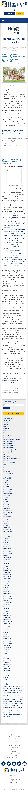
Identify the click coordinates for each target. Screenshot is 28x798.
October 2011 (7, 668)
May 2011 (6, 677)
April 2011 (6, 679)
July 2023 (6, 538)
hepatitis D (7, 705)
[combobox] (14, 405)
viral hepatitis (12, 714)
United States (7, 471)
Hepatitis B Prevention (14, 49)
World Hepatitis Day (8, 473)
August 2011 (7, 672)
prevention (17, 145)
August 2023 (7, 537)
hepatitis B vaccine (14, 703)
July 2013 (6, 629)
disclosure (19, 690)
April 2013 (6, 634)
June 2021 (6, 585)
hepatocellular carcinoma (10, 707)
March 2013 (6, 636)
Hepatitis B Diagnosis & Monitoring (12, 439)
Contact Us (14, 749)
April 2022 (6, 567)
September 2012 (8, 647)
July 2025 (6, 497)
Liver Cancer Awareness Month (12, 458)
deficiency (20, 138)
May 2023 (6, 542)
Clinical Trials (7, 428)
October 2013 (7, 623)
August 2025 (7, 495)
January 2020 (7, 617)
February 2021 (7, 593)
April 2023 (6, 544)
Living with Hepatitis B (9, 462)
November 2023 (8, 531)
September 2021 (8, 580)
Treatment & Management (14, 741)
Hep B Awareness (14, 142)
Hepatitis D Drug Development (11, 449)
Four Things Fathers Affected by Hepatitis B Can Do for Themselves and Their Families (13, 57)
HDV (5, 432)
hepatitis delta (14, 705)
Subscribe (9, 14)
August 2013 (7, 627)
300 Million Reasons (9, 421)
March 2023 (6, 546)
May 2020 (6, 610)
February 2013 (7, 638)
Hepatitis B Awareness (9, 438)
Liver (5, 454)
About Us (14, 731)
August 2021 (7, 582)
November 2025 (8, 492)
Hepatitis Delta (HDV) (9, 451)
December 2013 (8, 619)
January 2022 (7, 572)
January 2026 (7, 488)
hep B (18, 707)
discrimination (7, 692)
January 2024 (7, 527)
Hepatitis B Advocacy (7, 47)
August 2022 (7, 559)
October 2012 (7, 645)
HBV (16, 388)
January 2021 (7, 595)
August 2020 (7, 604)
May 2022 (6, 565)
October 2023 (7, 533)
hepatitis (12, 696)
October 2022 (7, 555)
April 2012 (6, 657)
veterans (16, 392)
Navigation (8, 21)
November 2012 (8, 644)
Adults (9, 138)
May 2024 (6, 522)
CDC (11, 688)
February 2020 (7, 615)
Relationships (7, 466)
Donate (19, 14)
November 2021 (8, 576)
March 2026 (6, 486)
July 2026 (6, 480)
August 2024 (7, 518)
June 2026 (6, 482)
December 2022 (8, 552)
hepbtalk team (18, 64)
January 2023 (7, 550)
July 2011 (6, 674)
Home (14, 733)
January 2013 (7, 640)
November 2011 (8, 666)
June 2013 (6, 630)
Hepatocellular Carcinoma (10, 453)
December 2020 (8, 597)
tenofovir (21, 713)
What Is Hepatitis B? (14, 737)
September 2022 (8, 557)
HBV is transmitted (16, 325)
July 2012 (6, 651)
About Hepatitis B (8, 423)
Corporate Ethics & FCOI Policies (14, 757)
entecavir (13, 692)
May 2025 (6, 501)
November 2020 (8, 598)
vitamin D (14, 147)
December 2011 (8, 664)
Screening (11, 713)
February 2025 (7, 507)
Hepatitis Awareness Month (11, 434)
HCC (22, 694)
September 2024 (8, 516)
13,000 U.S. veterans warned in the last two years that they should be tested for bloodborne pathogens (14, 239)
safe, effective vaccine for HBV (10, 380)
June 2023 (6, 540)
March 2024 (6, 525)
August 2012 (7, 649)
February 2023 (7, 548)
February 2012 (7, 660)
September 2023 (8, 535)
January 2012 (7, 662)
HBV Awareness (9, 140)
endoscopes (11, 388)
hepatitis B (11, 390)
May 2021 (6, 587)
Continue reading (12, 132)
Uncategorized (7, 469)
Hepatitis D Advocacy (9, 447)
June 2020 (6, 608)
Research (6, 468)
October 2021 (7, 578)
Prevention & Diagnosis (14, 739)
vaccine (10, 147)
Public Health (17, 711)
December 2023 (8, 529)
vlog (17, 714)
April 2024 (6, 523)
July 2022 (6, 561)
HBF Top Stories (12, 217)
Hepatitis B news (12, 701)
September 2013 (8, 625)
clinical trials (13, 690)
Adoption (4, 138)
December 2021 (8, 574)
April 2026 (6, 484)
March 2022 (6, 568)
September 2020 (8, 602)
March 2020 (6, 614)
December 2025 (8, 490)
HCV (5, 696)
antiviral (21, 686)
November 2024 (8, 512)
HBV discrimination (15, 694)
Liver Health (6, 460)
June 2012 (6, 653)
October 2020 (7, 600)
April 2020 (6, 612)
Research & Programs (14, 745)
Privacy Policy (14, 755)
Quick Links (14, 735)
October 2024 (7, 514)
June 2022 (6, 563)
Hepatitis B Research (9, 443)
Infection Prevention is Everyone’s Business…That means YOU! (13, 161)
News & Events (14, 747)
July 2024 (6, 520)
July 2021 (6, 583)
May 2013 (6, 632)
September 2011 (8, 670)
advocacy (6, 424)
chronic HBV (16, 688)
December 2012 (8, 642)
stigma (16, 713)
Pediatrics (10, 145)
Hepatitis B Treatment (9, 445)
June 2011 (6, 675)
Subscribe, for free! (14, 413)
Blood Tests (7, 688)
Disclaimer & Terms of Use (14, 753)
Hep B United (16, 709)
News (5, 464)
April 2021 (6, 589)
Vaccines (10, 392)
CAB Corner (7, 426)
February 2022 (7, 570)
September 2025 (8, 493)
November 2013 (8, 621)
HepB (22, 707)
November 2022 (8, 553)
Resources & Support (14, 743)
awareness (14, 138)
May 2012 (6, 655)
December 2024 (8, 510)
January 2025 (7, 508)
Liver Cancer (7, 456)
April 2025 (6, 503)
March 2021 (6, 591)
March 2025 (6, 505)
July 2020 (6, 606)
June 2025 (6, 499)
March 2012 (6, 659)
